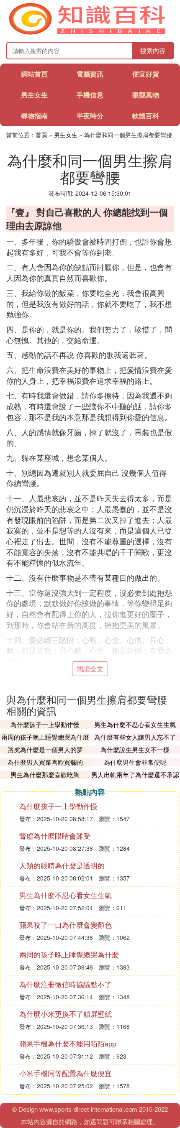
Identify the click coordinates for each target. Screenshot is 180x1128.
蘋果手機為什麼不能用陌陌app (67, 1043)
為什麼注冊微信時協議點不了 (65, 984)
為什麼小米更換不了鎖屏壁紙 (65, 1013)
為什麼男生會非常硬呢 (135, 762)
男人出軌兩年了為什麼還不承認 (135, 774)
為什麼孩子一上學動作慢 (45, 724)
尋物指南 (34, 115)
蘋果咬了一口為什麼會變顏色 (65, 924)
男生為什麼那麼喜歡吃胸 (45, 774)
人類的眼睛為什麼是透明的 (62, 865)
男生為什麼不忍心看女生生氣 (135, 724)
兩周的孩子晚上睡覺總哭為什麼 (45, 736)
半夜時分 (90, 115)
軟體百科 (145, 115)
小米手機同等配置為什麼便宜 (65, 1073)
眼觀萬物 (145, 95)
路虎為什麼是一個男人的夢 (45, 749)
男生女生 (34, 95)
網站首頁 (34, 74)
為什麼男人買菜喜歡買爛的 (45, 762)
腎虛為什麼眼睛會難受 (54, 835)
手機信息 (90, 95)
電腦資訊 (90, 74)
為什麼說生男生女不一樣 (135, 749)
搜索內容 (152, 50)
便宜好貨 (145, 74)
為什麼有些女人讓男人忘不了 (135, 736)
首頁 (41, 134)
